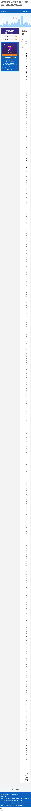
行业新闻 (6, 36)
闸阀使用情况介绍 (26, 778)
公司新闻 (6, 39)
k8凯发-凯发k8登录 (3, 15)
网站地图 (2, 810)
